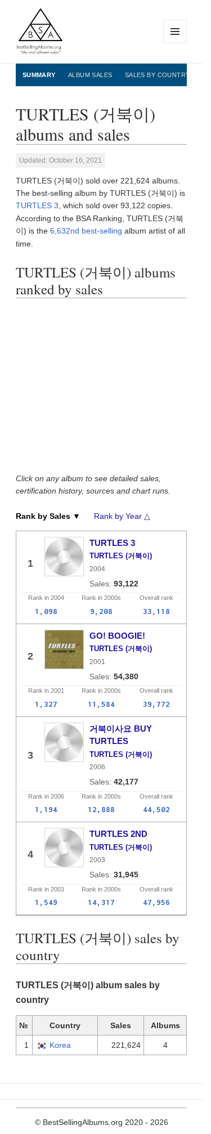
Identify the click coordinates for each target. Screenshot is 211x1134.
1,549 (46, 902)
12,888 (101, 809)
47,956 (156, 902)
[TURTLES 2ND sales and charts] (64, 847)
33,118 (156, 611)
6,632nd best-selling (86, 230)
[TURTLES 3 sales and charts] (64, 556)
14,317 (101, 902)
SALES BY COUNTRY (157, 74)
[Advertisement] (105, 388)
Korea (60, 1045)
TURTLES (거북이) (120, 556)
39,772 (156, 704)
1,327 (46, 704)
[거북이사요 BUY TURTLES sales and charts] (64, 742)
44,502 (156, 809)
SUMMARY (39, 74)
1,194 (46, 809)
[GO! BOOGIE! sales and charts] (64, 649)
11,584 (101, 704)
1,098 (46, 611)
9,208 (101, 611)
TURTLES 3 (37, 205)
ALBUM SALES (90, 74)
